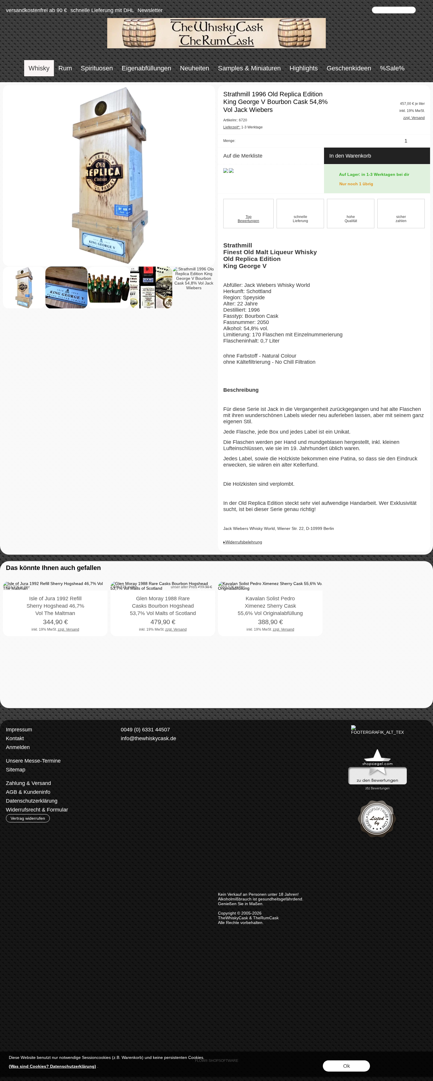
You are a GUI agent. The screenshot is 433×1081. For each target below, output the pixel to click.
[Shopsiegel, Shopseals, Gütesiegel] (377, 750)
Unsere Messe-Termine (33, 761)
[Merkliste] (355, 10)
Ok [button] (346, 1066)
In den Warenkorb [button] (350, 156)
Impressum (19, 730)
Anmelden (18, 747)
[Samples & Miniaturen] (249, 68)
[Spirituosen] (96, 68)
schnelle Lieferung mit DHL (102, 11)
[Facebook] (118, 760)
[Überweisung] (145, 783)
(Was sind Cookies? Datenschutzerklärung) (52, 1066)
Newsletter (150, 11)
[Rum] (65, 68)
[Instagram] (134, 760)
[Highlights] (303, 68)
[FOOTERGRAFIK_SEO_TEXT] (377, 727)
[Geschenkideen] (349, 68)
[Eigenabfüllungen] (146, 68)
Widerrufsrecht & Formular (37, 810)
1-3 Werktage (243, 127)
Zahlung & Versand (28, 783)
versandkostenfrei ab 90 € (36, 11)
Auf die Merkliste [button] (242, 156)
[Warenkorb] (366, 10)
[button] (423, 10)
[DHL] (122, 783)
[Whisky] (39, 68)
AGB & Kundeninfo (28, 792)
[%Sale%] (392, 68)
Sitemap (15, 770)
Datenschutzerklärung (31, 801)
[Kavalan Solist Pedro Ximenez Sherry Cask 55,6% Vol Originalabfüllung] (270, 613)
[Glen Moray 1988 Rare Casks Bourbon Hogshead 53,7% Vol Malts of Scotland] (162, 613)
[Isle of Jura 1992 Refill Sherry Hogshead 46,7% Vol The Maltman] (55, 613)
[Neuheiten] (195, 68)
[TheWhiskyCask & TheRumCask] (216, 20)
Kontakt (15, 738)
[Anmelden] (344, 10)
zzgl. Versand (68, 629)
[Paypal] (168, 783)
